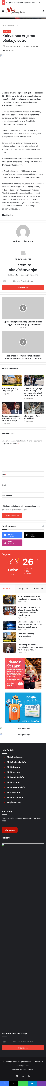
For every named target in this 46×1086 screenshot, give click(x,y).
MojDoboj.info (13, 767)
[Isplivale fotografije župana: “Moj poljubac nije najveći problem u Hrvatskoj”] (34, 380)
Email (5, 485)
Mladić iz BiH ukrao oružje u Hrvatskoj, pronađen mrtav (30, 597)
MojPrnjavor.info (15, 797)
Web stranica (7, 496)
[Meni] (3, 11)
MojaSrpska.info (15, 757)
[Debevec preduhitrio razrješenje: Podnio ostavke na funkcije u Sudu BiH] (9, 648)
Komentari (38, 588)
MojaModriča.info (15, 777)
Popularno (7, 588)
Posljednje (23, 588)
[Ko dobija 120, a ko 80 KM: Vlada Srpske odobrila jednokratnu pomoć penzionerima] (9, 610)
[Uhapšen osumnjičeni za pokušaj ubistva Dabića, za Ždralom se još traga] (9, 625)
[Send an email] (19, 46)
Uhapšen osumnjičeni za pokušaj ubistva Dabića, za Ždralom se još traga (30, 624)
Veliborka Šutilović (12, 46)
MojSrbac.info (13, 772)
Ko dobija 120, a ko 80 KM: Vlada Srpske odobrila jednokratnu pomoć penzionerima (29, 611)
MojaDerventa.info (16, 787)
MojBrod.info (13, 782)
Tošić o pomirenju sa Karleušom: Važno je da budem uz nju (11, 418)
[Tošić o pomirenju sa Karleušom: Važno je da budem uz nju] (12, 408)
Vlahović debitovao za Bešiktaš (33, 417)
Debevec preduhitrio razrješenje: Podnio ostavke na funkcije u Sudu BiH (30, 647)
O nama (23, 1069)
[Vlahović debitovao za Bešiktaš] (34, 408)
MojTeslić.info (13, 792)
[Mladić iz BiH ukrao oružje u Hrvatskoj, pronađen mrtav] (9, 599)
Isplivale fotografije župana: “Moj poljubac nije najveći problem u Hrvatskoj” (33, 392)
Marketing (10, 830)
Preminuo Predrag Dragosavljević (10, 389)
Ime (4, 475)
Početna (7, 26)
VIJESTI (15, 26)
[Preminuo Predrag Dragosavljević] (12, 380)
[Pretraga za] (43, 11)
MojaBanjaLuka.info (16, 762)
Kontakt (31, 1069)
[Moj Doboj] (15, 10)
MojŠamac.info (14, 802)
